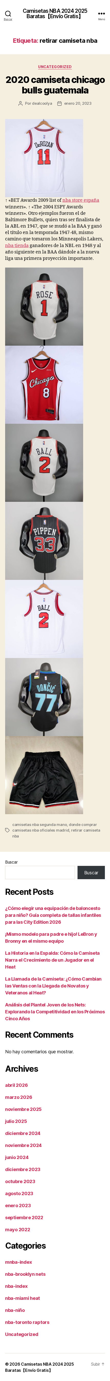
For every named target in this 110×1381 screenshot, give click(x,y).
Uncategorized (55, 67)
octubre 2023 (20, 1181)
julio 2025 (16, 1121)
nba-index (16, 1286)
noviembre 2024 (23, 1145)
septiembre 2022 (24, 1217)
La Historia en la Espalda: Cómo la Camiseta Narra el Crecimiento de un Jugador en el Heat (52, 960)
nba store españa (80, 200)
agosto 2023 (19, 1193)
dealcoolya (42, 103)
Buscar (11, 862)
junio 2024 (16, 1157)
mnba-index (18, 1262)
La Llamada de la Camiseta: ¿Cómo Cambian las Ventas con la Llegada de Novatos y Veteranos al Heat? (53, 985)
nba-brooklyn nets (25, 1274)
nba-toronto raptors (27, 1322)
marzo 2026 (18, 1097)
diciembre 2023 (22, 1169)
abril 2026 (16, 1085)
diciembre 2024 (22, 1133)
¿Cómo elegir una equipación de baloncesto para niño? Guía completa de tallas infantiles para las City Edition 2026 (53, 915)
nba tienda (17, 246)
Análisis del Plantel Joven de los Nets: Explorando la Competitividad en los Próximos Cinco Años (55, 1011)
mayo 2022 (17, 1229)
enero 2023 (18, 1205)
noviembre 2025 (23, 1109)
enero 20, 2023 (78, 103)
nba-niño (15, 1310)
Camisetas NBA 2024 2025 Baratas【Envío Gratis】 (55, 13)
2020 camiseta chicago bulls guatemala (55, 85)
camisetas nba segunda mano (39, 824)
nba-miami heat (22, 1298)
